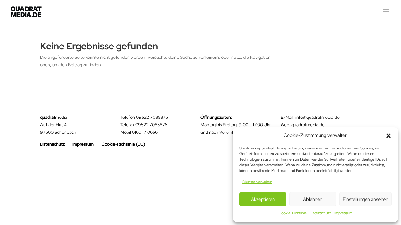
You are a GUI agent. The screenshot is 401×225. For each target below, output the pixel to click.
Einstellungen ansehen (365, 199)
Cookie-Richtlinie (293, 213)
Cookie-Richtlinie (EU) (123, 144)
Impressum (343, 213)
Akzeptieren (263, 199)
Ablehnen (312, 199)
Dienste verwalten (257, 181)
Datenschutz (320, 213)
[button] (388, 135)
